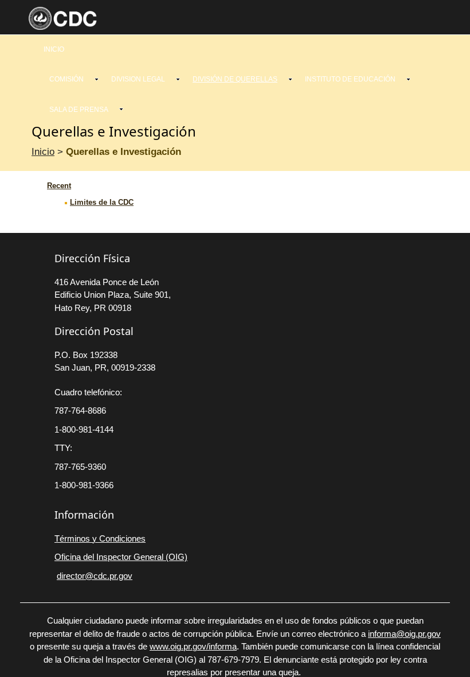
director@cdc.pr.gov (94, 576)
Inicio (43, 151)
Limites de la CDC (102, 202)
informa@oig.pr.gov (404, 634)
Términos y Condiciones (100, 538)
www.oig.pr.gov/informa (193, 646)
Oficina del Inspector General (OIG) (120, 557)
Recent (59, 185)
